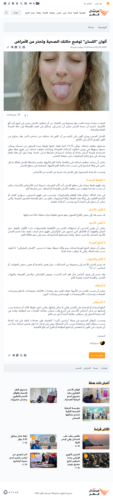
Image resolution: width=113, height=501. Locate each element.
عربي (64, 13)
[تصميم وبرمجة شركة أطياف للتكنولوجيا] (11, 492)
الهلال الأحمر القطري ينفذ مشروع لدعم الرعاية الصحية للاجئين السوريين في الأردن (71, 397)
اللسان (78, 368)
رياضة (39, 13)
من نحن (98, 3)
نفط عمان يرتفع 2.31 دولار (19, 437)
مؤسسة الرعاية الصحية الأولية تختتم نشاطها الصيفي (72, 413)
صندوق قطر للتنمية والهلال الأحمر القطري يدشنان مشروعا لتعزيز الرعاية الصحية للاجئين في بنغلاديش (17, 399)
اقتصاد (45, 13)
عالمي (59, 13)
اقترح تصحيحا (97, 355)
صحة (70, 13)
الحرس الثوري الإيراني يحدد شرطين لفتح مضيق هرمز (73, 459)
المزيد (27, 13)
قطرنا (76, 13)
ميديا (33, 13)
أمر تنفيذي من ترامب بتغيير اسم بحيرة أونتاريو (18, 457)
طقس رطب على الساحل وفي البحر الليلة (70, 439)
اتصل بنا (88, 3)
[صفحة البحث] (6, 12)
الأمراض (87, 368)
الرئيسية (82, 13)
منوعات (52, 13)
